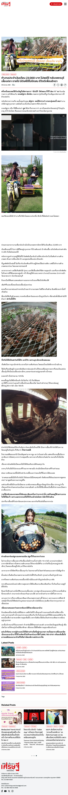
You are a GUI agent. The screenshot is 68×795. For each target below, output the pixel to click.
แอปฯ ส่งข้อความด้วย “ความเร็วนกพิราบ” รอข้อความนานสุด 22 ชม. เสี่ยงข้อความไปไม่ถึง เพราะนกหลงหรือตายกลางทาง (56, 735)
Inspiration (12, 726)
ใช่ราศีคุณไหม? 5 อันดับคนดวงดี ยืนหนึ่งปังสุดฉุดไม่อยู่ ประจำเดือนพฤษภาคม (38, 685)
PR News (33, 726)
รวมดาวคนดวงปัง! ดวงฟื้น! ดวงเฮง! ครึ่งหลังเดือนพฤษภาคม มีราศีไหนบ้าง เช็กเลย (40, 674)
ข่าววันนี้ (18, 648)
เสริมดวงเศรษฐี (20, 671)
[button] (31, 755)
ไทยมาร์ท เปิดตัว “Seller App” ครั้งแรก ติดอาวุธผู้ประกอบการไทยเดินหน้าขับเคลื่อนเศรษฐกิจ (34, 733)
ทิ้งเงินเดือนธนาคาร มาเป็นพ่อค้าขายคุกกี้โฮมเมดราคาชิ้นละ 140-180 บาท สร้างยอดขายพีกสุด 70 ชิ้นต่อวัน (41, 663)
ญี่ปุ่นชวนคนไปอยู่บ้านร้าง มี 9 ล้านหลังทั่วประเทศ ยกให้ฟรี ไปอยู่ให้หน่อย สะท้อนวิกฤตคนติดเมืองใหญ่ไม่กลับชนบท (40, 651)
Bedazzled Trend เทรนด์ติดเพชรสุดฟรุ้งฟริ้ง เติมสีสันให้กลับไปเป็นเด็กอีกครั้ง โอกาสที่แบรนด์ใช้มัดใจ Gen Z (11, 735)
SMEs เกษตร (5, 74)
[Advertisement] (34, 21)
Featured (13, 74)
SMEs (24, 659)
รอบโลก (24, 648)
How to (55, 726)
